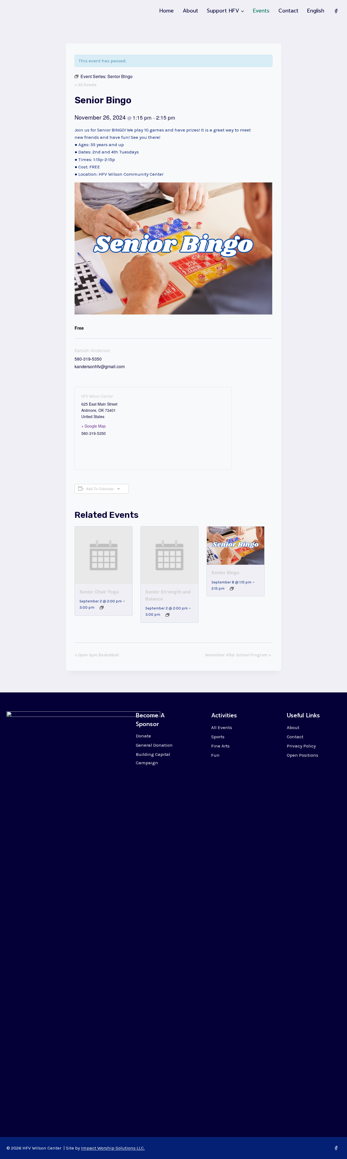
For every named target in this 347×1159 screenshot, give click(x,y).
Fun (215, 755)
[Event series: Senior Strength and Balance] (167, 615)
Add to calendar (100, 488)
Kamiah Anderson (92, 350)
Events (261, 11)
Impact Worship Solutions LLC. (113, 1148)
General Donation (154, 745)
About (190, 11)
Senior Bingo (225, 572)
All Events (221, 727)
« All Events (86, 84)
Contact (288, 11)
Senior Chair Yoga (99, 592)
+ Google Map (93, 426)
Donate (143, 736)
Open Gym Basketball (97, 655)
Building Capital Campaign (153, 758)
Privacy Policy (301, 746)
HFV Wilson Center (97, 396)
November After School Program (238, 655)
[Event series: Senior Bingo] (232, 588)
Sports (217, 736)
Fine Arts (220, 746)
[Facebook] (335, 10)
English (315, 11)
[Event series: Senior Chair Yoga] (102, 607)
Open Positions (302, 755)
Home (166, 11)
